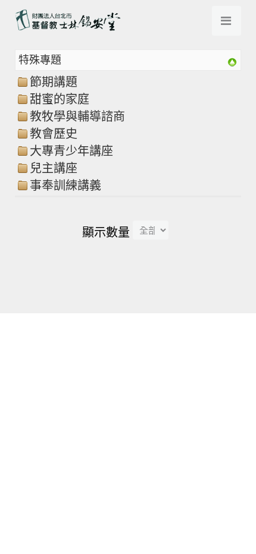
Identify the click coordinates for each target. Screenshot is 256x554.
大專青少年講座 (71, 151)
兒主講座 (53, 168)
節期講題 (53, 82)
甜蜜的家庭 (59, 99)
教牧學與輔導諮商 (77, 116)
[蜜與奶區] (232, 60)
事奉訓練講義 (65, 185)
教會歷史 (53, 133)
